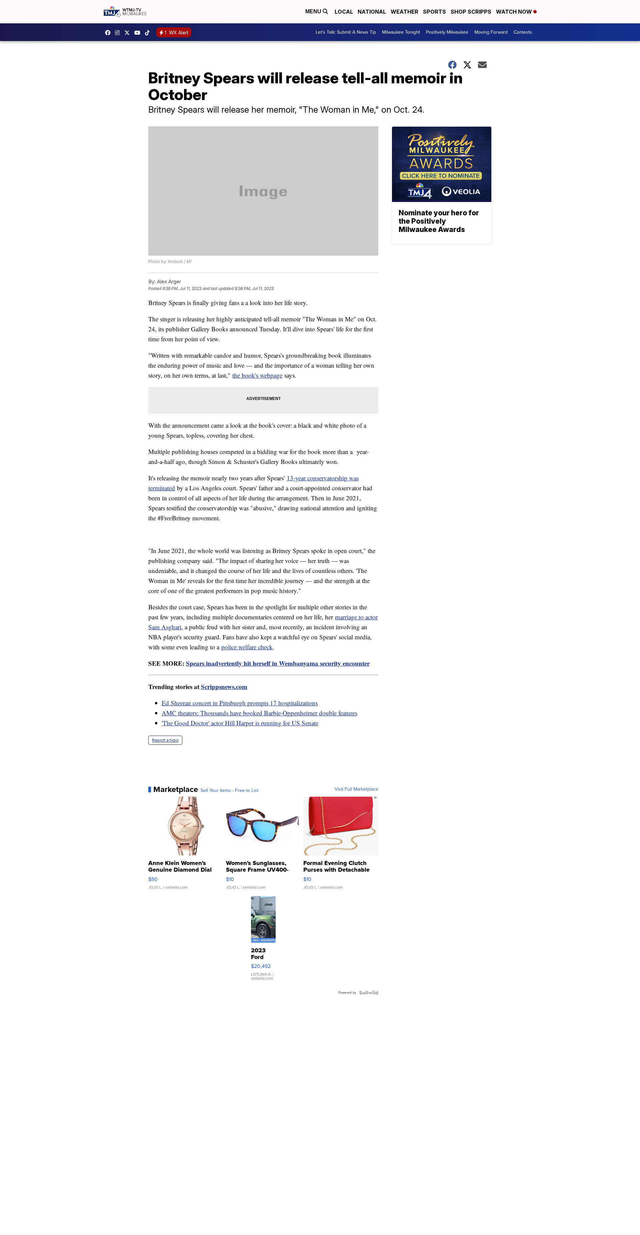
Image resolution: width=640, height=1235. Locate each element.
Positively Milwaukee (447, 32)
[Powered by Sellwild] (368, 992)
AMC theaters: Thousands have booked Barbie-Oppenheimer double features (259, 713)
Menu (314, 11)
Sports (434, 11)
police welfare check (247, 647)
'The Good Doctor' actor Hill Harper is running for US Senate (240, 723)
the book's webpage (257, 375)
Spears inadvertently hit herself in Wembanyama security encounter (278, 663)
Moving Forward (491, 32)
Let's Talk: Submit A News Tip (346, 32)
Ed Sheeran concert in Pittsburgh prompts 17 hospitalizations (240, 703)
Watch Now (514, 11)
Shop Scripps (471, 11)
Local (344, 11)
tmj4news (119, 32)
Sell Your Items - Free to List (229, 790)
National (372, 11)
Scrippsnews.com (224, 686)
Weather (404, 11)
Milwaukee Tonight (401, 32)
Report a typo (165, 740)
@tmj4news (149, 32)
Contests (523, 32)
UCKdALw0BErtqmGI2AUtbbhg (139, 32)
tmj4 (109, 32)
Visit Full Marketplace (356, 789)
